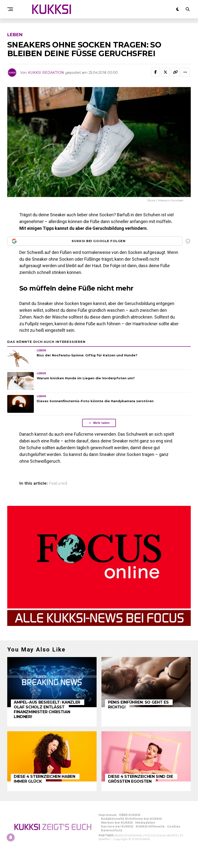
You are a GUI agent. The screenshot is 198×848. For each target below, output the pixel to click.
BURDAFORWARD (128, 835)
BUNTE (172, 835)
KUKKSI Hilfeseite (150, 826)
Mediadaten (145, 822)
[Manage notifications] (10, 837)
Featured (58, 483)
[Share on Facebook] (155, 72)
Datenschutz (111, 830)
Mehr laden (101, 423)
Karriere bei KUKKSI (117, 826)
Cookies (173, 826)
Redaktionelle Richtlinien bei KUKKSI (131, 819)
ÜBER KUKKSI (129, 815)
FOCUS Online (155, 835)
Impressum (108, 815)
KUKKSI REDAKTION (46, 72)
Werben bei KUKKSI (117, 822)
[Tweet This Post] (165, 72)
